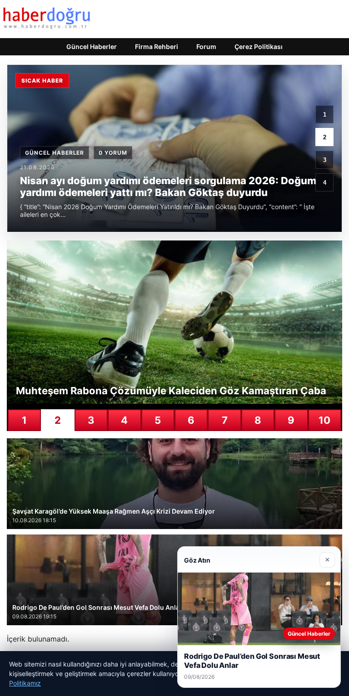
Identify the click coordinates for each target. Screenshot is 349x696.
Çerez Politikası (258, 46)
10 (324, 420)
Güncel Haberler (91, 46)
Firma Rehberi (156, 46)
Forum (206, 46)
